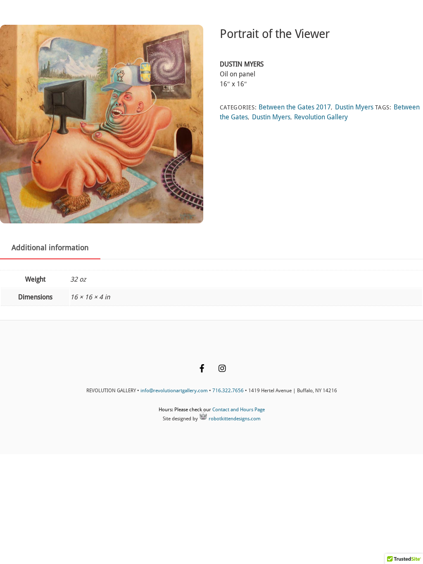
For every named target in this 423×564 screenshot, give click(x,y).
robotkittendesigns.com (234, 419)
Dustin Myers (354, 107)
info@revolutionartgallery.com (174, 390)
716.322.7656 (228, 390)
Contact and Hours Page (238, 409)
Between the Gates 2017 (295, 107)
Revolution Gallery (321, 117)
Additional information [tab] (50, 248)
